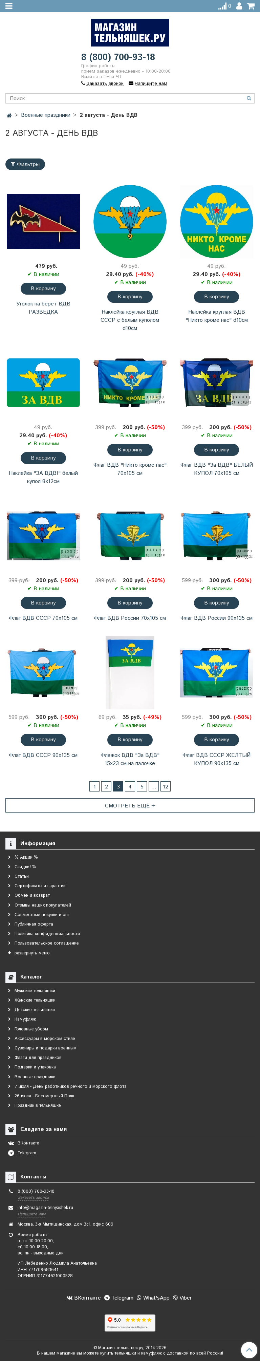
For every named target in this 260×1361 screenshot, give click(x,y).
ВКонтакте (86, 1298)
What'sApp (156, 1298)
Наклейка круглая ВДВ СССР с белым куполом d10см (130, 320)
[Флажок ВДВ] (130, 672)
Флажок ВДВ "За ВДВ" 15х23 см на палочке (130, 759)
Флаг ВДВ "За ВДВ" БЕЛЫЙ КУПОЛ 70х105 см (216, 469)
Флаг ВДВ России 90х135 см (216, 618)
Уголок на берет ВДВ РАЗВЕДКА (43, 308)
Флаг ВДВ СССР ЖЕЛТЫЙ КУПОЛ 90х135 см (216, 759)
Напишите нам (31, 1214)
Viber (185, 1298)
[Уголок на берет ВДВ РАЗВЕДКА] (43, 221)
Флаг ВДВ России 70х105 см (130, 618)
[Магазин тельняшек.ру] (130, 31)
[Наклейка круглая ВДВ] (216, 221)
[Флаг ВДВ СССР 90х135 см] (43, 672)
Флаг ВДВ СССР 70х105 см (43, 618)
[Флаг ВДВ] (130, 383)
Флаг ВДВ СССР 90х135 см (43, 755)
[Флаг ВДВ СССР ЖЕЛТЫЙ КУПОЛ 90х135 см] (216, 672)
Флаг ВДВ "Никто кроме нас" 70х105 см (130, 469)
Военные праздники (45, 115)
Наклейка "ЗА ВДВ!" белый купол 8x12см (43, 477)
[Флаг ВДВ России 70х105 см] (130, 536)
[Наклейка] (43, 383)
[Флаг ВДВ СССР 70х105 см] (43, 536)
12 (165, 787)
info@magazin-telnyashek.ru (45, 1208)
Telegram (121, 1298)
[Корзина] (251, 6)
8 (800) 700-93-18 (118, 57)
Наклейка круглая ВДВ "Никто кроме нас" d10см (217, 316)
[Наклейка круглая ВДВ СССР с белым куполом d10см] (130, 221)
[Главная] (9, 116)
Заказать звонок (33, 1197)
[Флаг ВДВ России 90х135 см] (216, 536)
